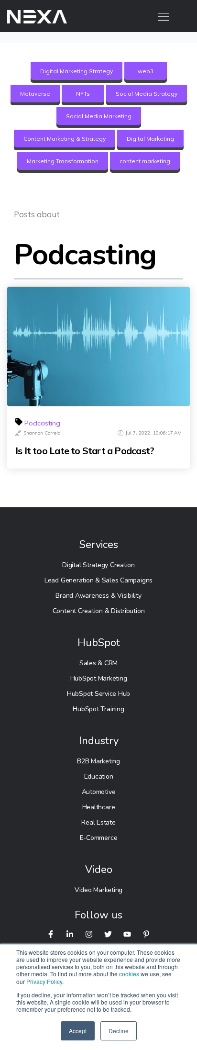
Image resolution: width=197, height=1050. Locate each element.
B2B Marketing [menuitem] (98, 761)
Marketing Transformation (62, 161)
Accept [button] (78, 1031)
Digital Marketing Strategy (76, 71)
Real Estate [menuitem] (98, 822)
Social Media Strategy (146, 93)
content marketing (145, 161)
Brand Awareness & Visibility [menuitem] (98, 595)
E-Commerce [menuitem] (99, 837)
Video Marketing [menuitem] (98, 889)
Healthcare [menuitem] (98, 807)
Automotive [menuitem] (99, 791)
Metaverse (35, 93)
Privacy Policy (44, 981)
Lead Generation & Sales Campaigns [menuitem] (98, 580)
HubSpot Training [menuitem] (98, 709)
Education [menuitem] (98, 776)
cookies (129, 974)
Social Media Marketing (98, 116)
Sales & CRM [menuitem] (98, 663)
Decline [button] (119, 1031)
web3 (145, 71)
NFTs (83, 93)
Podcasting (42, 423)
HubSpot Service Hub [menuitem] (98, 693)
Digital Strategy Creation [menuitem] (98, 565)
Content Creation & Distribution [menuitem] (99, 610)
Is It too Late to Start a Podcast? (84, 451)
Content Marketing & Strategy (64, 138)
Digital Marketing (150, 138)
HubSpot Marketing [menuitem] (98, 678)
